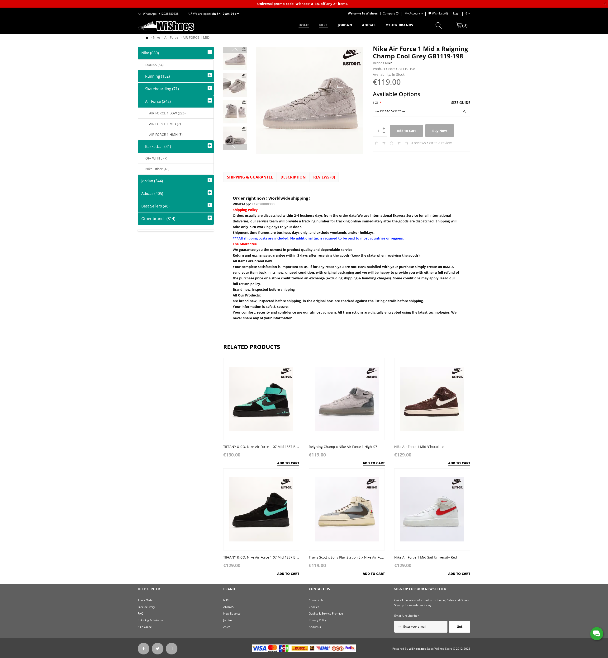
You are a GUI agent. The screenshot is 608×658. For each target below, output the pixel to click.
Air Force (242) (156, 101)
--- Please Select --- (390, 111)
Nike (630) (150, 53)
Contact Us (316, 600)
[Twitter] (157, 648)
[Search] (439, 26)
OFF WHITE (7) (154, 158)
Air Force (171, 37)
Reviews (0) (324, 177)
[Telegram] (171, 648)
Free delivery (146, 607)
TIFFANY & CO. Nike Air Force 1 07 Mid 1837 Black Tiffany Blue (272, 446)
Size (376, 103)
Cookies (314, 607)
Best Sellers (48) (155, 206)
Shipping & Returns (150, 620)
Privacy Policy (318, 620)
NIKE (226, 600)
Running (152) (155, 76)
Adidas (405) (152, 193)
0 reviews (418, 143)
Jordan (227, 620)
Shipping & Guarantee (250, 177)
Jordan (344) (152, 180)
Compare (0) (388, 13)
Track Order (146, 600)
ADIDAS (228, 607)
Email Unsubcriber (406, 616)
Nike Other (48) (155, 169)
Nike (156, 37)
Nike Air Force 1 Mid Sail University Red (425, 557)
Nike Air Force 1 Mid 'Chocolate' (419, 446)
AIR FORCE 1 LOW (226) (163, 113)
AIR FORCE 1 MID (196, 37)
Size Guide (460, 102)
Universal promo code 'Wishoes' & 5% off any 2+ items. (302, 3)
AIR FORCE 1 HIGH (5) (162, 134)
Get (459, 626)
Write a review (440, 143)
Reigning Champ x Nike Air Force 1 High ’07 (343, 446)
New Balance (232, 613)
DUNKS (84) (152, 64)
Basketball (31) (156, 146)
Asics (226, 627)
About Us (315, 627)
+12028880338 (263, 204)
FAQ (140, 613)
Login (456, 13)
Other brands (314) (158, 218)
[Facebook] (143, 648)
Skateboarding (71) (160, 88)
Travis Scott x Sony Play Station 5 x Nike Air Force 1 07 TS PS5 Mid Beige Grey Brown (375, 557)
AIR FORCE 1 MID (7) (161, 124)
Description (293, 177)
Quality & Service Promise (326, 613)
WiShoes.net (417, 649)
